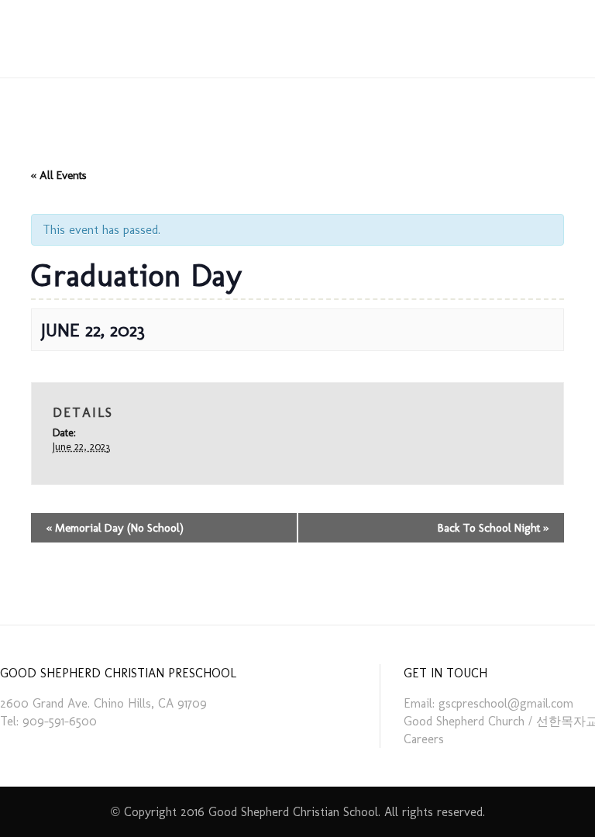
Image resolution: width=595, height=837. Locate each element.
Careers (424, 739)
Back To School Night (493, 528)
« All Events (59, 175)
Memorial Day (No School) (115, 528)
